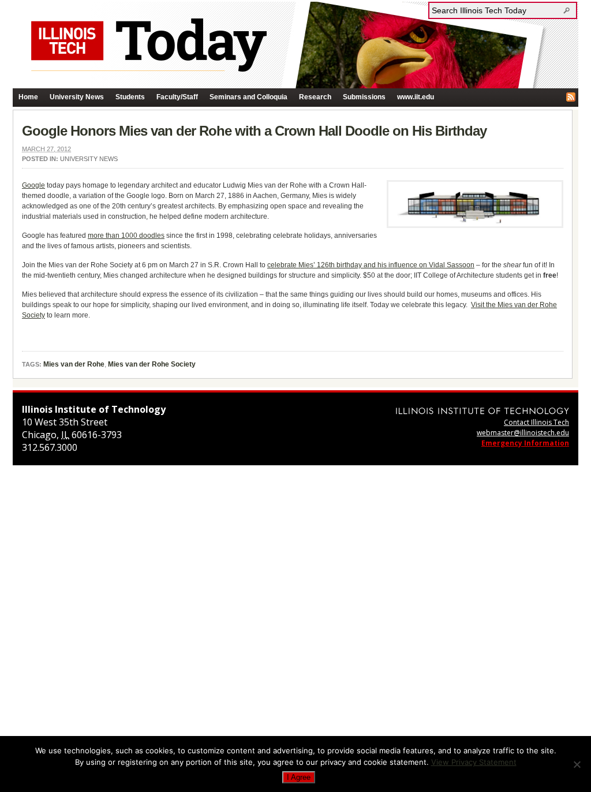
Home (28, 97)
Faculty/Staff (177, 97)
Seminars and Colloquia (248, 97)
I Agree (299, 777)
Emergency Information (525, 443)
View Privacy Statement (474, 762)
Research (315, 97)
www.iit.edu (415, 97)
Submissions (364, 97)
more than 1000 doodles (126, 235)
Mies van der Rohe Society (152, 364)
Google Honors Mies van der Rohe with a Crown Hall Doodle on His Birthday (254, 131)
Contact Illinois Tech (536, 422)
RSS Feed (570, 97)
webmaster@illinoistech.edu (523, 433)
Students (130, 97)
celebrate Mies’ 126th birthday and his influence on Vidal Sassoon (370, 265)
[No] (576, 764)
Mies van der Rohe (73, 364)
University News (77, 97)
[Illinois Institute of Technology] (482, 410)
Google (33, 185)
